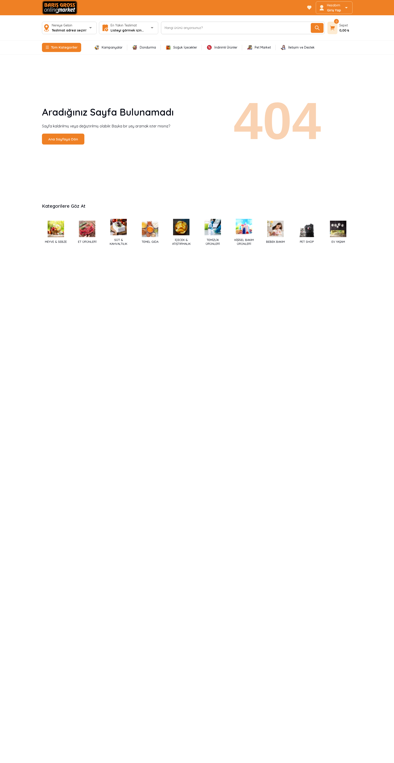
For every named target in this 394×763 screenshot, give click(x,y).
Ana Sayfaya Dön (63, 139)
